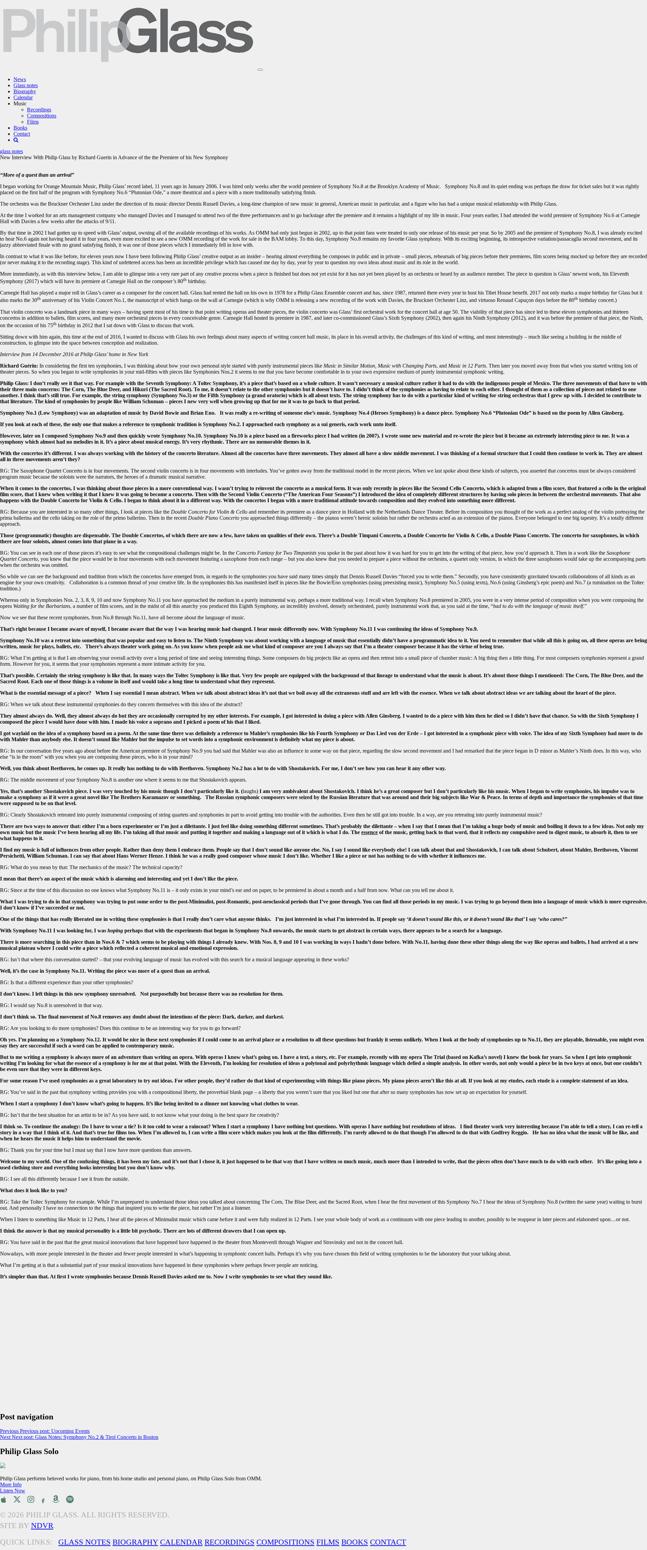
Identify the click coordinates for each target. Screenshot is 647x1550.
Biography (24, 91)
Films (33, 122)
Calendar (23, 97)
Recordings (39, 109)
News (19, 79)
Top (631, 1534)
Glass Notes (84, 1542)
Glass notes (25, 85)
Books (20, 128)
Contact (21, 134)
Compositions (41, 115)
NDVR (42, 1525)
